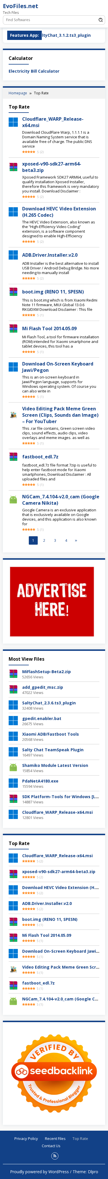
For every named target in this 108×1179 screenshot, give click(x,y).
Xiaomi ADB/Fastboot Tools (50, 734)
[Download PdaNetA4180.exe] (13, 782)
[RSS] (54, 1156)
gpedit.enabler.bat (41, 718)
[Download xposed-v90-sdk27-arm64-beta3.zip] (13, 873)
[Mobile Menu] (100, 7)
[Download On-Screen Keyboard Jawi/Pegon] (13, 366)
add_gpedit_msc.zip (42, 687)
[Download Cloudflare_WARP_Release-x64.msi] (13, 814)
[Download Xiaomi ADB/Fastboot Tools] (13, 736)
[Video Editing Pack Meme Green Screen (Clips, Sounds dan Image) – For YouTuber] (13, 414)
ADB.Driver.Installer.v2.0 (49, 255)
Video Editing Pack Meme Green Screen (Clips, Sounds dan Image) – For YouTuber (60, 415)
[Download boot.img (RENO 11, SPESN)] (13, 921)
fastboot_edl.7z (40, 456)
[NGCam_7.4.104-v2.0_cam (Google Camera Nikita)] (13, 499)
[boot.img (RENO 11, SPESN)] (13, 291)
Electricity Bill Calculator (34, 71)
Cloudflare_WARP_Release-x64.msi (57, 812)
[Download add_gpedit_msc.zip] (13, 689)
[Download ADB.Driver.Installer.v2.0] (13, 905)
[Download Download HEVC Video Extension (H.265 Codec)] (13, 889)
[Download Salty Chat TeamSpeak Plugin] (13, 751)
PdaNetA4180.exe (40, 781)
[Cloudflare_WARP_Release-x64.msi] (13, 121)
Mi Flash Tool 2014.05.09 (49, 328)
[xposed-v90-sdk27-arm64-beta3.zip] (13, 166)
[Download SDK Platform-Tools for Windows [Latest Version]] (13, 798)
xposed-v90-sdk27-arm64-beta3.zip (58, 871)
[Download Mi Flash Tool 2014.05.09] (13, 937)
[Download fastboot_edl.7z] (13, 985)
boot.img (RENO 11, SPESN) (53, 292)
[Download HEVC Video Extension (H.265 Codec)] (13, 211)
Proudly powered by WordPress (39, 1171)
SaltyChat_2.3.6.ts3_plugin (49, 703)
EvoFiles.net (20, 6)
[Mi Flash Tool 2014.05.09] (13, 328)
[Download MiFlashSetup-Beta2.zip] (13, 673)
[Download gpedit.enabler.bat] (13, 720)
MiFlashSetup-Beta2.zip (46, 671)
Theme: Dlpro (85, 1171)
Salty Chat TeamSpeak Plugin (53, 749)
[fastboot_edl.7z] (13, 456)
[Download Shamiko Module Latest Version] (13, 767)
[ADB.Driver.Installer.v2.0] (13, 254)
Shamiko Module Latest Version (55, 765)
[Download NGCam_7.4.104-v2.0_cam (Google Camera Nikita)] (13, 1001)
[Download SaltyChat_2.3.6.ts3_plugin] (13, 704)
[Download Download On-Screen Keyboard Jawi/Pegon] (13, 953)
